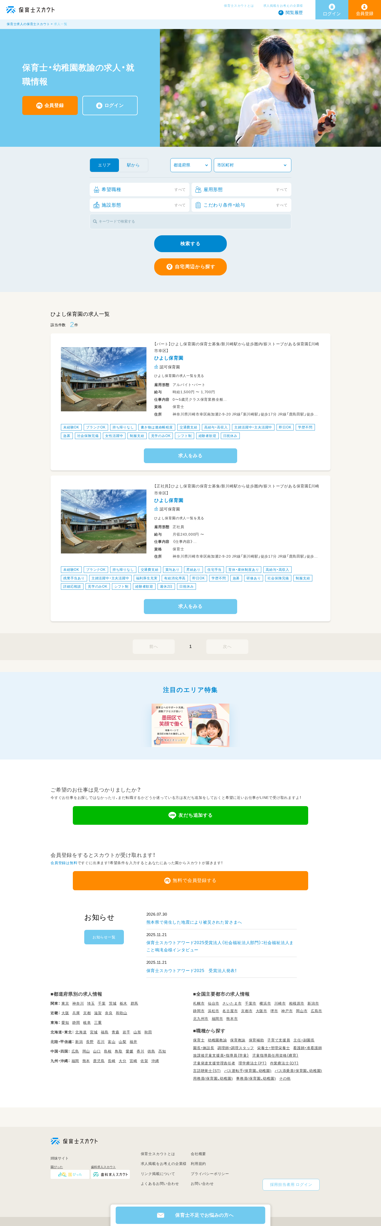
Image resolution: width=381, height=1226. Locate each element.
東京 (65, 1003)
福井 (133, 1042)
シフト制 (184, 436)
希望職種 (144, 189)
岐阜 (87, 1022)
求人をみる (190, 455)
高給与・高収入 (216, 427)
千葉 (102, 1003)
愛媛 (129, 1051)
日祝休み (230, 436)
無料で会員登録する (194, 880)
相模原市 (296, 1003)
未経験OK (71, 427)
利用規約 (198, 1164)
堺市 (274, 1011)
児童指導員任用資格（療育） (275, 1055)
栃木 (124, 1003)
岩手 (126, 1032)
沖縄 (155, 1061)
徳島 (151, 1051)
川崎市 (280, 1003)
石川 (101, 1042)
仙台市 (213, 1003)
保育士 (198, 1040)
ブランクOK (96, 427)
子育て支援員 (278, 1040)
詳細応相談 (72, 586)
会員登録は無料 (64, 863)
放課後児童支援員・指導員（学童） (221, 1055)
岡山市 (301, 1011)
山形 (137, 1032)
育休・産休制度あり (243, 570)
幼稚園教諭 (217, 1040)
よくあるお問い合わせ (160, 1183)
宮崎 (133, 1061)
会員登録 (54, 105)
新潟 (79, 1042)
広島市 (316, 1011)
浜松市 (213, 1011)
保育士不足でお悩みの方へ (204, 1215)
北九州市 (200, 1019)
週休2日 (166, 586)
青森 (115, 1032)
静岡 (76, 1022)
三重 (98, 1022)
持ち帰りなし (123, 427)
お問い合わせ (202, 1183)
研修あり (253, 578)
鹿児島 (98, 1061)
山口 (97, 1051)
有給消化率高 (175, 578)
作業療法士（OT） (284, 1063)
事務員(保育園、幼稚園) (256, 1078)
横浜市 (265, 1003)
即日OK (285, 427)
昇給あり (193, 570)
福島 (105, 1032)
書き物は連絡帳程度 (157, 427)
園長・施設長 (203, 1048)
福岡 (75, 1061)
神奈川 (78, 1003)
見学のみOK (161, 436)
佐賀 (144, 1061)
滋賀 (98, 1013)
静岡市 (198, 1011)
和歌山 (121, 1013)
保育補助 (256, 1040)
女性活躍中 (114, 436)
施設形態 (144, 205)
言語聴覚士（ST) (207, 1071)
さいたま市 (232, 1003)
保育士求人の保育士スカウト (28, 24)
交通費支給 (188, 427)
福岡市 (217, 1019)
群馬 (134, 1003)
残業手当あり (74, 578)
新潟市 (313, 1003)
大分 (122, 1061)
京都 (87, 1013)
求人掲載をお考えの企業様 (283, 6)
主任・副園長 (304, 1040)
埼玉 (91, 1003)
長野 (90, 1042)
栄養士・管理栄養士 (273, 1048)
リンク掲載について (158, 1174)
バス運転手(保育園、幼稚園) (248, 1071)
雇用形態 (245, 189)
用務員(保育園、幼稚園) (213, 1078)
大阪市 (261, 1011)
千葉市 (250, 1003)
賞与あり (172, 570)
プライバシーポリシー (210, 1174)
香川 (140, 1051)
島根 (108, 1051)
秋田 (148, 1032)
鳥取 (119, 1051)
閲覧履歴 (294, 12)
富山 (112, 1042)
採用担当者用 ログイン (291, 1184)
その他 (285, 1078)
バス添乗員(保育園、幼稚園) (298, 1071)
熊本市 (232, 1019)
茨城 (113, 1003)
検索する (190, 243)
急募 (66, 436)
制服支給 (137, 436)
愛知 (65, 1022)
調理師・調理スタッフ (235, 1048)
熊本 (86, 1061)
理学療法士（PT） (252, 1063)
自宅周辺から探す (195, 266)
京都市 (246, 1011)
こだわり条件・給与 (245, 205)
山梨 (122, 1042)
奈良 (109, 1013)
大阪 (65, 1013)
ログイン (114, 105)
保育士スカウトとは (239, 6)
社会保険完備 (88, 436)
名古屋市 (230, 1011)
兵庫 (76, 1013)
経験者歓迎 (207, 436)
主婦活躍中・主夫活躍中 (253, 427)
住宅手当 (214, 570)
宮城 (94, 1032)
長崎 (112, 1061)
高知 (162, 1051)
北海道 (81, 1032)
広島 (75, 1051)
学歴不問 (305, 427)
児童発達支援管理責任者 (214, 1063)
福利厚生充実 (147, 578)
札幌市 (198, 1003)
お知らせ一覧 (104, 937)
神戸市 (287, 1011)
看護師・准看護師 (307, 1048)
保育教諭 (237, 1040)
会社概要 (198, 1154)
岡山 (86, 1051)
